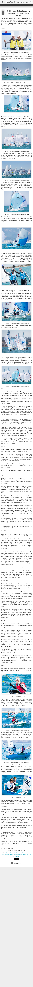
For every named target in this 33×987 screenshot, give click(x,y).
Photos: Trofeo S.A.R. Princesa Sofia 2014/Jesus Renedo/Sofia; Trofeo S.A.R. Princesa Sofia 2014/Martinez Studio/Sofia (16, 854)
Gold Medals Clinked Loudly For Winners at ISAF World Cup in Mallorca (18, 13)
